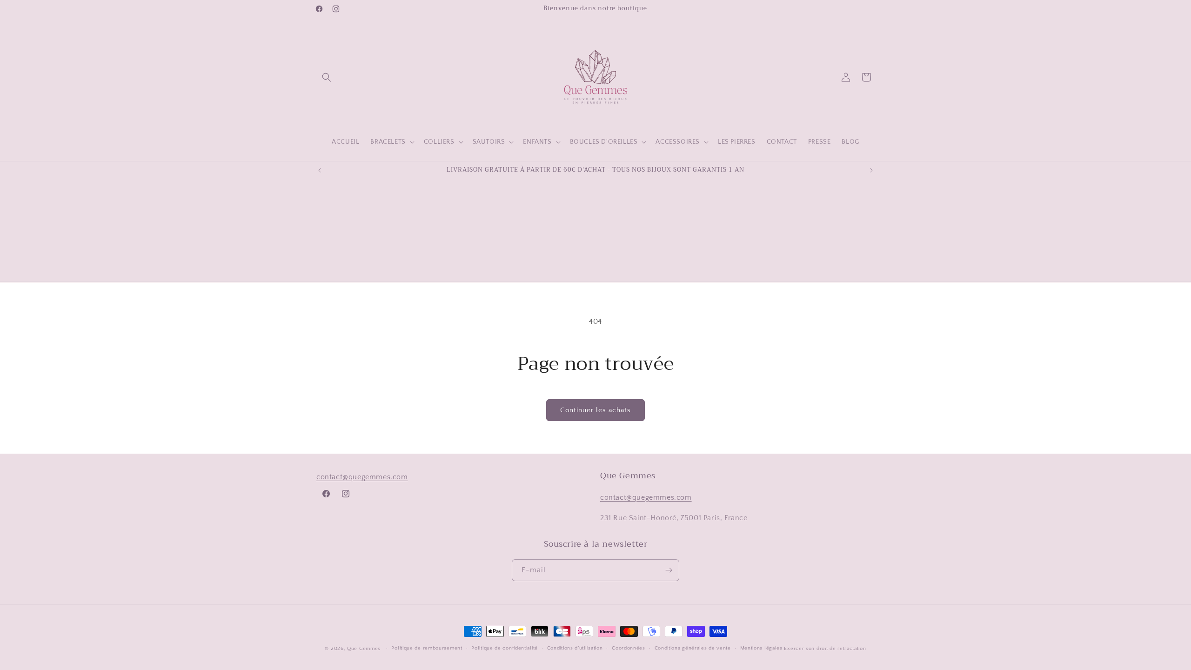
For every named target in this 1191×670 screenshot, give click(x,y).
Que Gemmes (364, 648)
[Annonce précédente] (319, 170)
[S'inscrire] (668, 570)
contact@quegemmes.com (362, 477)
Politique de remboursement (426, 648)
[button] (326, 77)
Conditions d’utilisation (575, 648)
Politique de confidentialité (504, 648)
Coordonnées (628, 648)
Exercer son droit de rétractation (825, 648)
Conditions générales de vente (693, 648)
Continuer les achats (595, 410)
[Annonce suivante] (871, 170)
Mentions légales (761, 648)
